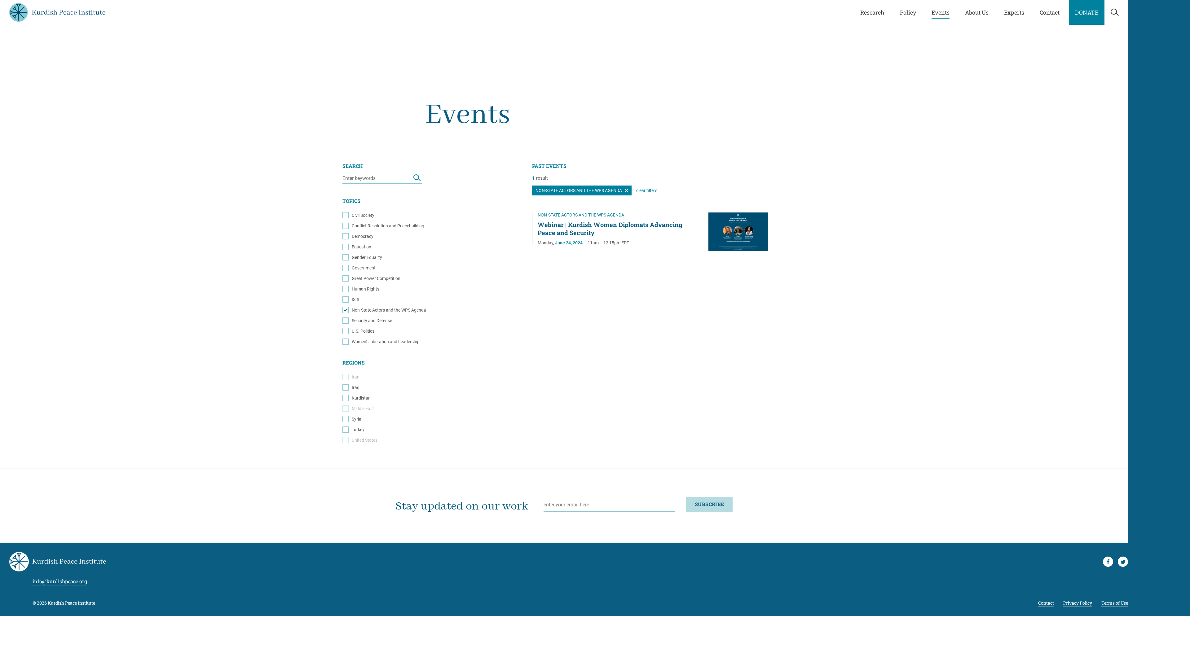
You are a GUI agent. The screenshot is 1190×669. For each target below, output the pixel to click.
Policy (908, 12)
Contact (1050, 12)
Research (872, 12)
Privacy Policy (1077, 603)
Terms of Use (1114, 603)
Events (941, 12)
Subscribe (709, 504)
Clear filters (646, 190)
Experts (1014, 12)
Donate (1086, 12)
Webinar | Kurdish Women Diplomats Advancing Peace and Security (610, 229)
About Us (977, 12)
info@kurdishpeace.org (60, 581)
